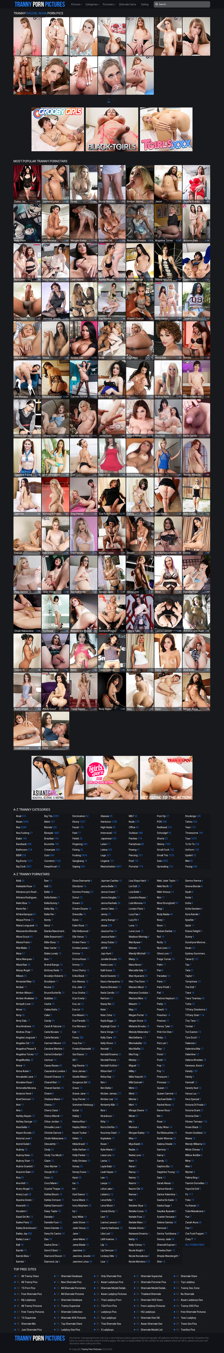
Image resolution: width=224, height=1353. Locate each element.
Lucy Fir (134, 920)
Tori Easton (193, 1032)
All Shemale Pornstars (73, 1288)
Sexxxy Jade (165, 1239)
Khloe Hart (108, 1071)
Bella (48, 892)
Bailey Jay (24, 1233)
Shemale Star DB (150, 1317)
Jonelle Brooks (111, 959)
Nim (161, 897)
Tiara (189, 992)
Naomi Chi (136, 1188)
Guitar (77, 1110)
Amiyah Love (25, 1004)
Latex (105, 844)
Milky (132, 1071)
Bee (48, 880)
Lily (104, 1244)
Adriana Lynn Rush (28, 892)
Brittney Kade (53, 970)
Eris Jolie (79, 987)
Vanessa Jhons (194, 1065)
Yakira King (192, 1177)
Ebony (78, 821)
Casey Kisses (53, 1065)
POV (162, 821)
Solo (162, 861)
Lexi (104, 1216)
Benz (48, 925)
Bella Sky (51, 908)
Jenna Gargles (110, 897)
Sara (161, 1177)
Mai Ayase (135, 942)
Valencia (191, 1043)
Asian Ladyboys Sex (192, 1300)
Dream (77, 903)
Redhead (164, 827)
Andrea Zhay (24, 1032)
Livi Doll (134, 886)
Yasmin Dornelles (196, 1183)
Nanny (134, 1177)
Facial (77, 827)
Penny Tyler (165, 1026)
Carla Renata (52, 1037)
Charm (49, 1093)
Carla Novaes (53, 1032)
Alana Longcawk (27, 925)
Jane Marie (80, 1239)
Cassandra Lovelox (55, 1071)
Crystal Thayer (54, 1188)
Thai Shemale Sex (111, 1323)
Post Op (163, 816)
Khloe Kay (108, 1076)
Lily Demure (109, 1250)
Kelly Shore (108, 1043)
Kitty (105, 1121)
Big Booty (24, 861)
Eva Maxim (80, 1015)
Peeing (134, 849)
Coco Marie (51, 1183)
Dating (144, 4)
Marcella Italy (138, 970)
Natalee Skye (138, 1205)
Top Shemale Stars (71, 1323)
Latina (106, 849)
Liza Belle (135, 892)
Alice (20, 953)
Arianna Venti (24, 1093)
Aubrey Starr (25, 1160)
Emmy (77, 964)
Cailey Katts (52, 1009)
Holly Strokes (81, 1160)
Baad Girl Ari (24, 1216)
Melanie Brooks (139, 1026)
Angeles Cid (25, 1043)
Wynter (190, 1172)
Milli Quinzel (136, 1082)
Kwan (105, 1144)
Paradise (163, 976)
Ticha (190, 1004)
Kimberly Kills (109, 1104)
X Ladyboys (107, 1329)
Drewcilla (79, 914)
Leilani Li (107, 1194)
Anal (21, 816)
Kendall (106, 1048)
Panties (135, 838)
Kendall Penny (110, 1060)
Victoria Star (193, 1116)
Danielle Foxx (53, 1222)
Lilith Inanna (109, 1239)
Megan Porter (138, 1015)
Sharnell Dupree (167, 1244)
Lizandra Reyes (138, 897)
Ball (19, 1244)
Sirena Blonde (193, 886)
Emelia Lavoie (81, 948)
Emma (77, 953)
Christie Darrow (53, 1132)
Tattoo (191, 821)
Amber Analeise (26, 998)
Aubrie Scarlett (25, 1166)
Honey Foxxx (81, 1172)
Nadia (133, 1149)
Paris (161, 981)
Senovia (162, 1228)
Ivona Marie (80, 1200)
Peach (162, 1009)
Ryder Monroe (166, 1138)
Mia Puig (134, 1054)
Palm (161, 964)
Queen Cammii (167, 1093)
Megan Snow (138, 1020)
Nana (132, 1166)
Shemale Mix (28, 1323)
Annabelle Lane (26, 1076)
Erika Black (80, 976)
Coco (48, 1177)
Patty (161, 1004)
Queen (162, 1088)
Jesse (106, 925)
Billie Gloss (51, 942)
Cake (48, 1015)
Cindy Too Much (54, 1155)
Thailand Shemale (151, 1294)
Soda (189, 897)
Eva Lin (77, 1009)
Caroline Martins (54, 1048)
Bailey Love (23, 1239)
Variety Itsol (193, 1088)
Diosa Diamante (82, 880)
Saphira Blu (165, 1166)
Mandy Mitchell (139, 953)
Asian (22, 821)
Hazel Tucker (80, 1132)
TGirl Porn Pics (109, 1306)
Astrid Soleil (23, 1144)
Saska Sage (164, 1205)
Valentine (192, 1054)
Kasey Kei (107, 1004)
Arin (20, 1104)
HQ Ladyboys (148, 1311)
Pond (161, 1054)
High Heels (108, 827)
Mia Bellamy (137, 1037)
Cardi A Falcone (54, 1026)
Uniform (192, 849)
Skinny (163, 844)
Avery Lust (23, 1194)
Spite (189, 925)
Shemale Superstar (151, 1276)
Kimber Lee (109, 1099)
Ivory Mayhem (81, 1205)
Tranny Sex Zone (190, 1288)
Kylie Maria (108, 1149)
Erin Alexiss (80, 981)
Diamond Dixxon (54, 1256)
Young (191, 866)
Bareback (23, 844)
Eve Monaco (80, 1026)
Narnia (133, 1194)
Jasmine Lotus (82, 1261)
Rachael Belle (166, 1099)
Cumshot (52, 861)
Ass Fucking (24, 833)
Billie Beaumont (54, 936)
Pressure (163, 1076)
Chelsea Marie (53, 1099)
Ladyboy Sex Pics (70, 1329)
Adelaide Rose (25, 886)
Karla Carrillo (110, 992)
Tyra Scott (192, 1037)
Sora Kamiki (192, 914)
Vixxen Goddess (195, 1132)
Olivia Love (164, 953)
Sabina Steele (166, 1144)
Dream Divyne (81, 908)
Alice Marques (25, 959)
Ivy (74, 1211)
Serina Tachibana (168, 1233)
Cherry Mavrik (53, 1116)
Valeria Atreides (195, 1060)
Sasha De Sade (167, 1200)
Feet (76, 833)
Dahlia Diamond (54, 1205)
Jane (76, 1233)
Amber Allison (25, 992)
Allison (21, 976)
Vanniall (191, 1082)
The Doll (190, 987)
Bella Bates (52, 897)
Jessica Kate (109, 936)
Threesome (194, 833)
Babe (21, 838)
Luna (133, 925)
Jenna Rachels (110, 903)
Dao (48, 1239)
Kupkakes (108, 1138)
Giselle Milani (80, 1076)
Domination (80, 816)
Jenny (106, 914)
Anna (20, 1065)
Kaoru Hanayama (112, 981)
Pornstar (136, 866)
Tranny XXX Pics (190, 1306)
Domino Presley (82, 892)
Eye (76, 1032)
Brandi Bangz (53, 964)
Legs (106, 855)
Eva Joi (78, 1004)
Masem (135, 1004)
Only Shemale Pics (111, 1276)
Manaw (134, 948)
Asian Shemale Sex (151, 1323)
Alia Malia (23, 948)
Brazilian (51, 838)
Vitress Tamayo (196, 1121)
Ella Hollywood (81, 931)
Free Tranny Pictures (32, 1311)
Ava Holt (22, 1183)
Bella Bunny (51, 903)
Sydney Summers (196, 953)
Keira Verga (109, 1032)
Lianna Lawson (110, 1222)
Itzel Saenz (80, 1194)
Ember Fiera (80, 942)
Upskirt (190, 855)
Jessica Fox (109, 931)
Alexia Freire (24, 942)
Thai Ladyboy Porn (111, 1300)
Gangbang (79, 861)
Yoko (189, 1200)
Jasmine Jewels (83, 1256)
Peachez (163, 1015)
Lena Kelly (108, 1200)
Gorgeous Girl (81, 1082)
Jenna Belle (109, 886)
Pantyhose (136, 844)
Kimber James (111, 1093)
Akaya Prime (25, 920)
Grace (77, 1088)
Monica (134, 1127)
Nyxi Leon (164, 948)
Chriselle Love (52, 1127)
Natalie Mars (137, 1222)
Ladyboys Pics (109, 1311)
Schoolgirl (164, 833)
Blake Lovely (52, 953)
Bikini (49, 821)
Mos (133, 1138)
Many (133, 959)
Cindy (49, 1149)
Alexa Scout (24, 936)
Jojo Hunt (107, 953)
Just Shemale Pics (31, 1329)
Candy (49, 1020)
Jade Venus (80, 1228)
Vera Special (193, 1099)
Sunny (189, 936)
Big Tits (51, 816)
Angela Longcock (26, 1037)
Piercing (135, 855)
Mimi (133, 1088)
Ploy (161, 1048)
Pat (160, 992)
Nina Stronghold (167, 903)
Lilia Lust (107, 1233)
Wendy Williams (195, 1144)
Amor (21, 1009)
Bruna (49, 987)
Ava (20, 1177)
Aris (19, 1110)
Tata (189, 970)
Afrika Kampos (26, 914)
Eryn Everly (79, 998)
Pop (161, 1065)
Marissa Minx (138, 998)
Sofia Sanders (194, 908)
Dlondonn (79, 886)
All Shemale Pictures (72, 1294)
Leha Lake (107, 1188)
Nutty (161, 942)
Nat (132, 1200)
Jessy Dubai (109, 942)
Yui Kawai (192, 1205)
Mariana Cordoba (141, 992)
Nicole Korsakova (139, 1256)
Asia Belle (23, 1127)
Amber (21, 987)
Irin (75, 1188)
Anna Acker (23, 1071)
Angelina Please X (27, 1048)
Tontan (190, 1026)
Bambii (21, 1261)
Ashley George (26, 1121)
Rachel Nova (165, 1104)
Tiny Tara (192, 1020)
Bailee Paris (24, 1222)
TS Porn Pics (28, 1288)
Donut (77, 897)
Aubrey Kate (24, 1155)
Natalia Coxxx (138, 1211)
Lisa (104, 1261)
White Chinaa (194, 1149)
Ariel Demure (25, 1099)
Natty (133, 1239)
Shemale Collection (71, 1311)
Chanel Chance (54, 1076)
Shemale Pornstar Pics (153, 1282)
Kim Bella (107, 1088)
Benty (48, 920)
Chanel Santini (54, 1088)
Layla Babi (108, 1166)
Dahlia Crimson (54, 1200)
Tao (188, 964)
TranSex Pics (188, 1329)
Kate (104, 1009)
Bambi (21, 1250)
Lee (104, 1177)
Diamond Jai (52, 1261)
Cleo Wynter (52, 1166)
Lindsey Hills (109, 1256)
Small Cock (165, 849)
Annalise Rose (25, 1082)
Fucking (79, 855)
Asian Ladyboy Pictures (114, 1294)
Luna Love (136, 931)
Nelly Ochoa (137, 1244)
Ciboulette (51, 1144)
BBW (21, 855)
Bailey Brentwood (26, 1228)
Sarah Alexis (165, 1183)
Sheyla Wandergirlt (168, 1256)
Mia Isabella (137, 1043)
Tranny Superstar (70, 1306)
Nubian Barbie (166, 931)
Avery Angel (24, 1188)
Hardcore (109, 821)
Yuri (188, 1216)
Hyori (76, 1177)
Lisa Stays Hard (139, 880)
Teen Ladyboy (188, 1317)
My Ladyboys (28, 1300)
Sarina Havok (165, 1188)
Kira (104, 1110)
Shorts (162, 838)
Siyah (189, 892)
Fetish (77, 838)
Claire (49, 1160)
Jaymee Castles (111, 880)
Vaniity (191, 1071)
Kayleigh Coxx (110, 1026)
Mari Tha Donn (138, 981)
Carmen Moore (55, 1043)
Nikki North (164, 886)
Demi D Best (52, 1250)
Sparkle (190, 920)
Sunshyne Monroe (197, 942)
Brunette (51, 844)
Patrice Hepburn (167, 998)
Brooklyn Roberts (55, 976)
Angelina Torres (27, 1054)
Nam (133, 1160)
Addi (20, 880)
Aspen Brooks (25, 1132)
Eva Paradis (80, 1020)
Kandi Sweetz (110, 976)
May (133, 1009)
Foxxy (77, 1037)
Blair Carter (52, 948)
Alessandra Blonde (28, 931)
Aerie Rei (22, 908)
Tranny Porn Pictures (91, 1349)
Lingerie (107, 861)
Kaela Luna (108, 964)
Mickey (134, 1060)
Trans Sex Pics (189, 1323)
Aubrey (21, 1149)
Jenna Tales (109, 908)
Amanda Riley (25, 981)
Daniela (49, 1216)
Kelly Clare (109, 1037)
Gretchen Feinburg (83, 1104)
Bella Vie (50, 914)
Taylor (189, 976)
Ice (75, 1183)
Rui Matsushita (167, 1132)
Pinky (161, 1037)
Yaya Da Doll (193, 1188)
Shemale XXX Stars (152, 1300)
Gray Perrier (80, 1099)
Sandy (162, 1160)
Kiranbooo (107, 1116)
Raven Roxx (164, 1110)
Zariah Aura (193, 1222)
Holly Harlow (80, 1149)
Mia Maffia (136, 1048)
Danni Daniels (53, 1228)
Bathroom (24, 849)
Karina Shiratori (111, 987)
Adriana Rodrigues (28, 897)
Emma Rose (80, 959)
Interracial (108, 833)
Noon (161, 925)
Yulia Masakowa (195, 1211)
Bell (48, 886)
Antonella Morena (27, 1088)
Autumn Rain (25, 1172)
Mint (133, 1104)
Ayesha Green (25, 1200)
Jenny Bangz (109, 920)
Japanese (108, 838)
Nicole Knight (137, 1250)
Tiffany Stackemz (196, 1009)
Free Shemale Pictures (193, 1311)
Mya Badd (136, 1144)
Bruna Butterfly (54, 992)
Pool (133, 861)
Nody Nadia (165, 914)
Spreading (165, 866)
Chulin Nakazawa (55, 1138)
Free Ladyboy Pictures (153, 1306)
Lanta (105, 1160)
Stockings (193, 816)
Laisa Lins (108, 1155)
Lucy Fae (134, 914)
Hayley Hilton (81, 1127)
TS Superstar (28, 1317)
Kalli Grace (108, 970)
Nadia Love (136, 1155)
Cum (49, 855)
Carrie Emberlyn (54, 1054)
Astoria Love (24, 1138)
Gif (75, 1060)
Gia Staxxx (79, 1054)
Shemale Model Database (115, 1288)
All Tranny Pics (29, 1282)
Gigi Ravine (80, 1065)
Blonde (50, 827)
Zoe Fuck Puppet (196, 1233)
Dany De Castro (54, 1233)
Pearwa (163, 1020)
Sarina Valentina (168, 1194)
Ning (160, 908)
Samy (161, 1155)
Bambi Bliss (23, 1256)
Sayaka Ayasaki (166, 1211)
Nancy (134, 1172)
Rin (159, 1116)
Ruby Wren (164, 1127)
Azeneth (22, 1205)
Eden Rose (80, 925)
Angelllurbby (24, 1060)
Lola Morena (137, 903)
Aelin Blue (23, 903)
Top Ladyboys (108, 1317)
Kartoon (107, 998)
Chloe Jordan (53, 1121)
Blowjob (51, 833)
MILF (133, 816)
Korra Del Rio (109, 1127)
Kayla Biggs (109, 1020)
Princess (163, 1082)
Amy (20, 1015)
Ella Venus (79, 936)
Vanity (189, 1076)
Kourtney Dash (110, 1132)
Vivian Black (193, 1127)
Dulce (77, 920)
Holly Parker (80, 1155)
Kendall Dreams (111, 1054)
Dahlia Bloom (53, 1194)
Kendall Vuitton (110, 1065)
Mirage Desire (138, 1110)
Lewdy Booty (109, 1211)
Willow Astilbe (193, 1155)
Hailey (76, 1116)
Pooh (161, 1060)
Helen (77, 1138)
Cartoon (50, 1060)
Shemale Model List (152, 1329)
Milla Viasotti (137, 1076)
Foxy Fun (78, 1043)
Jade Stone (80, 1222)
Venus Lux (192, 1093)
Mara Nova (136, 964)
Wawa (190, 1138)
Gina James (80, 1071)
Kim (104, 1082)
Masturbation (111, 866)
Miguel (134, 1065)
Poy (160, 1071)
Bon (48, 959)
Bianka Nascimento (56, 931)
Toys (191, 838)
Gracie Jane (80, 1093)
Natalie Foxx (137, 1216)
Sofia (189, 903)
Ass (21, 827)
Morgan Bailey (139, 1132)
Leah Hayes (109, 1172)
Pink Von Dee (165, 1032)
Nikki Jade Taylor (168, 880)
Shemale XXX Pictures (73, 1317)
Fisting (77, 849)
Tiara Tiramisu (195, 998)
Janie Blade (80, 1244)
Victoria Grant (194, 1110)
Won (188, 1166)
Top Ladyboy (188, 1282)
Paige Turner (165, 959)
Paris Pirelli (164, 987)
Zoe (189, 1228)
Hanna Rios (79, 1121)
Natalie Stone (137, 1228)
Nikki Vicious (165, 892)
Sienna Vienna (194, 880)
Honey (77, 1166)
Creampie (52, 849)
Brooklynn (51, 981)
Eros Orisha (80, 992)
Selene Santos (166, 1222)
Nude (134, 821)
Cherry (49, 1104)
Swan (190, 948)
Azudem (22, 1211)
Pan (160, 970)
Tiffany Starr (194, 1015)
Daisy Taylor (52, 1211)
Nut (160, 936)
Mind (133, 1093)
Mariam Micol (138, 987)
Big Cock (24, 866)
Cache (49, 1004)
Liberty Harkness (111, 1228)
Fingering (79, 844)
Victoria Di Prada (196, 1104)
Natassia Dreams (140, 1233)
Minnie (133, 1099)
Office (134, 827)
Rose (161, 1121)
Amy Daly (23, 1020)
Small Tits (165, 855)
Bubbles (50, 998)
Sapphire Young (168, 1172)
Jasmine (78, 1250)
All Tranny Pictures (31, 1306)
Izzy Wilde (79, 1216)
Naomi (134, 1183)
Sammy (163, 1149)
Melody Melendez (139, 1032)
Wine (189, 1160)
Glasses (107, 816)
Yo (189, 1194)
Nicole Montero (139, 1261)
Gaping (78, 866)
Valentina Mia (194, 1048)
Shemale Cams (127, 4)
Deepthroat (52, 866)
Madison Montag (139, 936)
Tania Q (191, 959)
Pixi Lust (162, 1043)
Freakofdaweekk (83, 1048)
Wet (189, 861)
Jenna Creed (109, 892)
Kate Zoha (108, 1015)
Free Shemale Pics (31, 1294)
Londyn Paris (137, 908)
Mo (131, 1121)
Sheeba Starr (166, 1250)
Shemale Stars (189, 1276)
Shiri (161, 1261)
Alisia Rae (23, 964)
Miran (133, 1116)
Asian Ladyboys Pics (112, 1282)
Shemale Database (71, 1276)
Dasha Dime (51, 1244)
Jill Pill (106, 948)
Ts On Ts (192, 844)
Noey (160, 920)
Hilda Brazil (80, 1144)
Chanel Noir (52, 1082)
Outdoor (136, 833)
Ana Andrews (25, 1026)
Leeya (106, 1183)
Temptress (193, 981)
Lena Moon (108, 1205)
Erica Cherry (80, 970)
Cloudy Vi (51, 1172)
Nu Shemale (187, 1294)
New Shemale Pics (71, 1282)
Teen (190, 827)
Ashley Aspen (25, 1116)
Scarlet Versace (166, 1216)
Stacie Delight (193, 931)
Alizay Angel (24, 970)
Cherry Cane (52, 1110)
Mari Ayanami (138, 976)
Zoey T (190, 1239)
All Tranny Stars (30, 1276)
